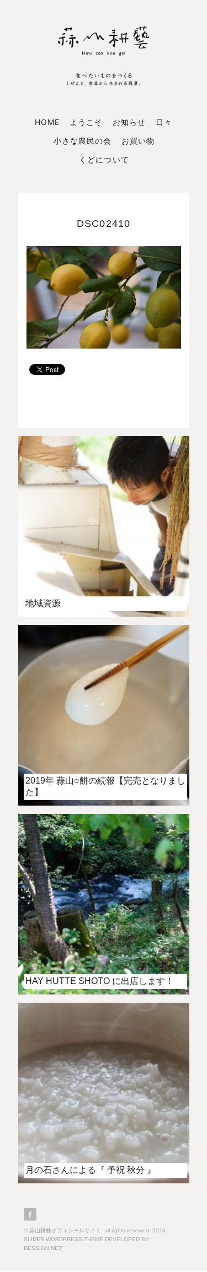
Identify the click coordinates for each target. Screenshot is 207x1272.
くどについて (104, 159)
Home (47, 122)
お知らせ (129, 122)
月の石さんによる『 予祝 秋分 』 (90, 1170)
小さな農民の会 (83, 140)
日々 (164, 122)
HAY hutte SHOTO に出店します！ (99, 981)
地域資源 (43, 603)
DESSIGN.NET (43, 1248)
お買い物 (138, 140)
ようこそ (86, 122)
